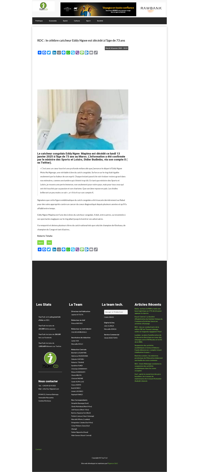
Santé (65, 21)
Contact (39, 449)
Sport (88, 21)
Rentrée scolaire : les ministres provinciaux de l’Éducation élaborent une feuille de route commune (149, 358)
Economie (53, 21)
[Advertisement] (82, 73)
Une (49, 242)
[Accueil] (43, 6)
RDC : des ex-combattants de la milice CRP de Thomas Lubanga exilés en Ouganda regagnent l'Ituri (148, 329)
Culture (77, 21)
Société (100, 21)
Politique (39, 21)
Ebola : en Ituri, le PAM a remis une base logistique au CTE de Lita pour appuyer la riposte (148, 311)
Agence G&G (113, 463)
